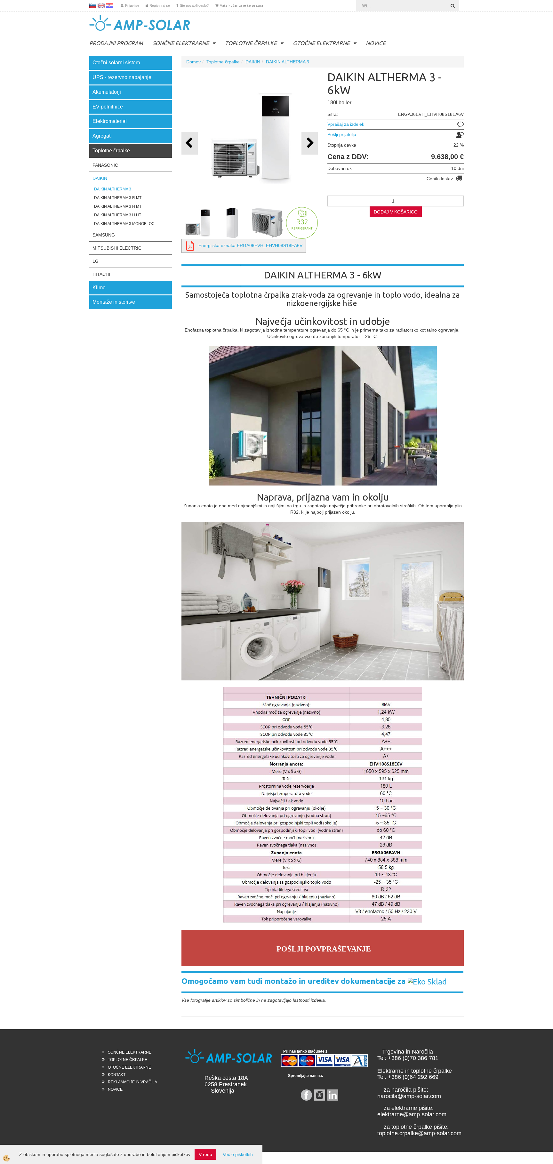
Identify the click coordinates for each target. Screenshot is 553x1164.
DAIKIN (99, 178)
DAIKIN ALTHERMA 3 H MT (117, 206)
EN (101, 5)
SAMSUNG (103, 234)
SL (92, 5)
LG (95, 261)
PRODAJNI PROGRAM (116, 43)
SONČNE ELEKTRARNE (181, 43)
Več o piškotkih (238, 1154)
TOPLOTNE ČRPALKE (251, 43)
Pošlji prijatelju (341, 134)
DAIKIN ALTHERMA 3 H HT (117, 215)
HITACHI (101, 274)
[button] (309, 143)
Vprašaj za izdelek (345, 124)
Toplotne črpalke (223, 61)
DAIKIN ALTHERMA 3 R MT (117, 198)
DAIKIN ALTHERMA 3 (112, 189)
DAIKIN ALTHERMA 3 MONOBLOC (124, 223)
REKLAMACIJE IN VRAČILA (132, 1082)
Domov (193, 61)
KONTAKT (116, 1074)
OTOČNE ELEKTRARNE (321, 43)
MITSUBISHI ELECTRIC (116, 248)
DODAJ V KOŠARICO (396, 211)
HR (109, 5)
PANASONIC (105, 165)
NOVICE (376, 43)
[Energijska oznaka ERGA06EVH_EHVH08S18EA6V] (190, 245)
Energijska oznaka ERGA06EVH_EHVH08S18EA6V (250, 245)
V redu (205, 1154)
